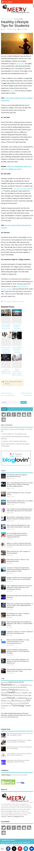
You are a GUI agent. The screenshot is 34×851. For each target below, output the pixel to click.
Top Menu (8, 2)
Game (23, 690)
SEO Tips (3, 703)
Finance (12, 689)
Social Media (24, 703)
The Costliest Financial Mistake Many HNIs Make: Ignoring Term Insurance (19, 510)
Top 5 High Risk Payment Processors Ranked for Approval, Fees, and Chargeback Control (19, 587)
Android (3, 682)
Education (13, 687)
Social (4, 409)
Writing (3, 708)
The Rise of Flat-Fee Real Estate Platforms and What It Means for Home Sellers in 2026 (18, 569)
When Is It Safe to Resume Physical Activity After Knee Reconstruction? (6, 350)
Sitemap (20, 843)
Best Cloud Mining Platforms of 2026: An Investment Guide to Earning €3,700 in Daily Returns (20, 484)
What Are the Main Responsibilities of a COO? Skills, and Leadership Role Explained (20, 605)
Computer (23, 685)
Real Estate (16, 700)
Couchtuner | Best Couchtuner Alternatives (14, 441)
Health (21, 29)
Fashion (4, 690)
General (4, 693)
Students (21, 301)
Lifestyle (25, 29)
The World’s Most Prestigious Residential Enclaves (17, 475)
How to (11, 695)
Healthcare (19, 693)
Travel (28, 705)
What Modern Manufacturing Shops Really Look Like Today (19, 670)
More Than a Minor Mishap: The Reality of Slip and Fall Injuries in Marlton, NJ (18, 661)
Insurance (18, 695)
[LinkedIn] (25, 848)
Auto (21, 681)
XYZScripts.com (24, 845)
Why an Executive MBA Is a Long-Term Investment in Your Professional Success (18, 641)
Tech (10, 706)
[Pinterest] (20, 848)
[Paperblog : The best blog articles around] (20, 784)
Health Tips (26, 693)
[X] (14, 848)
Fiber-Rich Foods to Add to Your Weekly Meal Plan (18, 560)
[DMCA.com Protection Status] (8, 784)
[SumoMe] (31, 848)
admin (4, 29)
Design (30, 685)
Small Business (16, 703)
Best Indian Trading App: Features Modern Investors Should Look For (19, 518)
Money (3, 701)
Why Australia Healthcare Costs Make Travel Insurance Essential (17, 328)
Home (4, 695)
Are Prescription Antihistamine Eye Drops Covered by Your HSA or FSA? (17, 351)
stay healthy (20, 63)
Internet (25, 695)
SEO (28, 700)
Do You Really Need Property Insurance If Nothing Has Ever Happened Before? (17, 535)
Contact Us (14, 843)
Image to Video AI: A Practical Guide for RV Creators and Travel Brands (19, 578)
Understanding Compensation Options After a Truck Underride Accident (18, 651)
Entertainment (21, 687)
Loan (16, 698)
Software (4, 705)
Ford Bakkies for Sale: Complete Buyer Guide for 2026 (18, 614)
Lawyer (3, 698)
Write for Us (26, 843)
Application (13, 682)
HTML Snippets (9, 845)
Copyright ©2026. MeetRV (8, 840)
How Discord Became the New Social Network (19, 596)
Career (17, 685)
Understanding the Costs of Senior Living (6, 326)
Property (9, 701)
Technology (18, 705)
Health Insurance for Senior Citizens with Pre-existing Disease (17, 373)
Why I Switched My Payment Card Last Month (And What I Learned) (18, 526)
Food (19, 690)
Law (29, 695)
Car (13, 685)
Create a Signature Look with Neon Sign (5, 371)
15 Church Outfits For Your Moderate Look (13, 434)
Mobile (30, 698)
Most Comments (7, 425)
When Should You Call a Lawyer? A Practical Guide (18, 552)
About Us (7, 843)
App (7, 682)
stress (12, 91)
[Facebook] (8, 848)
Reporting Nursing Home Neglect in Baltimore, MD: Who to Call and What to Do (19, 623)
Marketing (23, 698)
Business (6, 684)
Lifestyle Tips (15, 301)
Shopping (9, 703)
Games (27, 690)
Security (23, 701)
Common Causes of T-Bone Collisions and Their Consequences (20, 632)
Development (5, 687)
